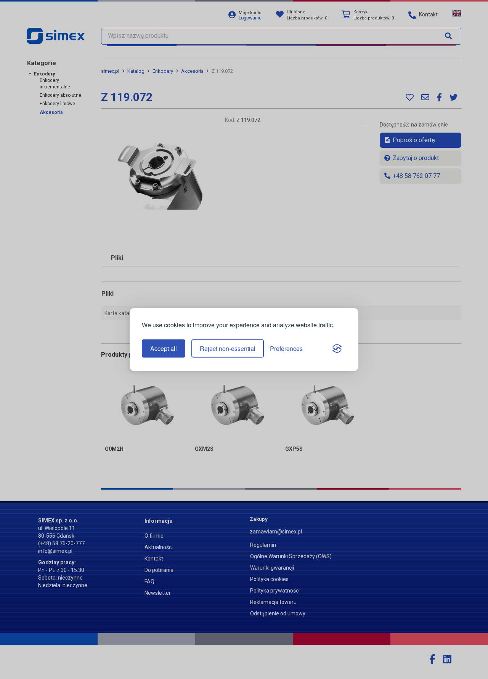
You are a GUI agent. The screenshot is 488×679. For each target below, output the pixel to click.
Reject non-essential (227, 348)
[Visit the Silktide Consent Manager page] (337, 349)
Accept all (163, 348)
